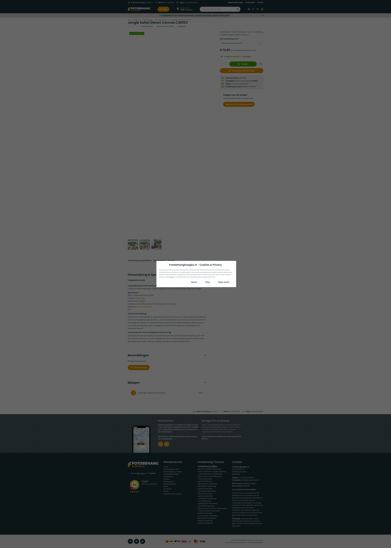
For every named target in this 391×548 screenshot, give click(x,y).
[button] (194, 282)
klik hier (172, 277)
